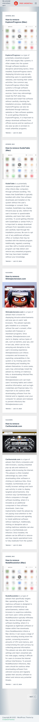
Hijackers (9, 272)
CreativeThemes (8, 719)
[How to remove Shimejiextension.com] (19, 295)
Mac (13, 16)
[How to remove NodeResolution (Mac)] (19, 578)
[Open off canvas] (36, 3)
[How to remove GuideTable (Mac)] (19, 166)
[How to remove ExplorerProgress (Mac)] (19, 38)
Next (31, 697)
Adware (8, 16)
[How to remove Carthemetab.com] (19, 442)
